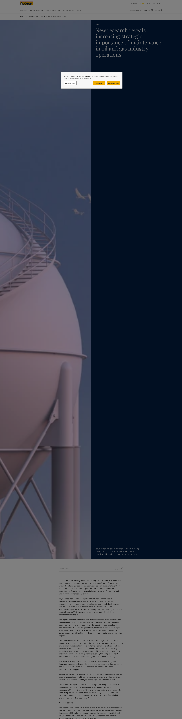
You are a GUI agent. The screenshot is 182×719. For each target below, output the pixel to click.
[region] (91, 80)
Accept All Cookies (113, 83)
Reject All (99, 83)
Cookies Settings (70, 83)
